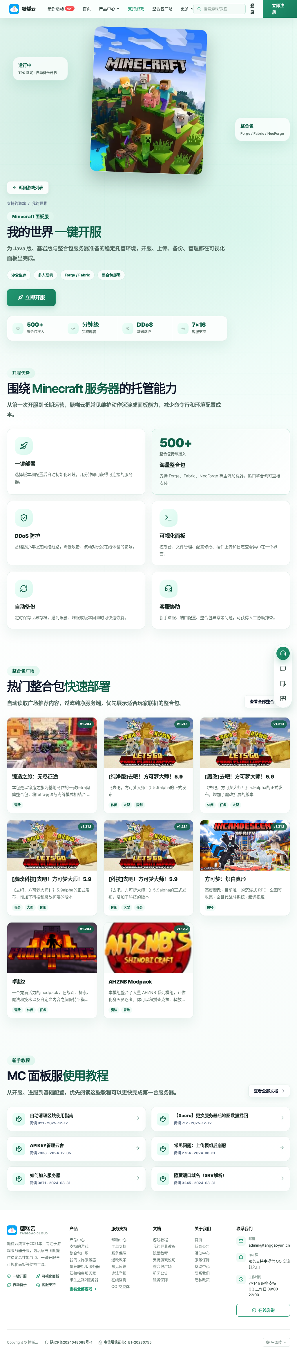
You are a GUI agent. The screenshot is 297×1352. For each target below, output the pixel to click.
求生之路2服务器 (84, 1279)
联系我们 (202, 1273)
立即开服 (35, 297)
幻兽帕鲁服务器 (83, 1273)
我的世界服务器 (83, 1259)
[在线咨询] (283, 653)
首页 (87, 8)
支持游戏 (136, 8)
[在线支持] (283, 668)
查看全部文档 (266, 1090)
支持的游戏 (16, 203)
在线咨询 (118, 1279)
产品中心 (107, 8)
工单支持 (118, 1246)
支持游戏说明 (164, 1259)
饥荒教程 (160, 1253)
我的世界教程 (164, 1246)
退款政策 (118, 1259)
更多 (185, 8)
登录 (252, 8)
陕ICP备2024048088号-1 (71, 1342)
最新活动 (60, 8)
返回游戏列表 (31, 187)
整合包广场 (162, 8)
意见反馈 (118, 1266)
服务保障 (118, 1253)
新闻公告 (160, 1273)
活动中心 (202, 1253)
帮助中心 (118, 1239)
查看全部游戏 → (83, 1288)
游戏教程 (160, 1239)
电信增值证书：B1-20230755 (128, 1342)
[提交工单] (283, 683)
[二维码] (283, 698)
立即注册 (278, 8)
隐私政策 (202, 1279)
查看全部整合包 (264, 701)
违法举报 (118, 1273)
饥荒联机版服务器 (85, 1266)
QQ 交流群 (120, 1286)
